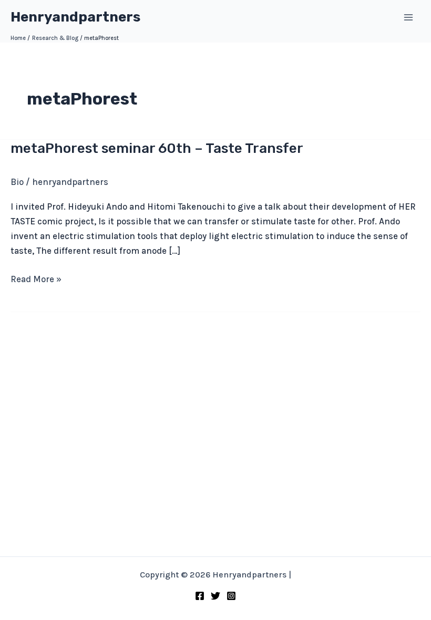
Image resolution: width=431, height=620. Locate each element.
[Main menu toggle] (409, 17)
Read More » (36, 279)
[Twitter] (215, 596)
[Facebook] (199, 596)
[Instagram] (231, 596)
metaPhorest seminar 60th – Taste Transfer (157, 148)
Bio (17, 182)
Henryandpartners (75, 17)
